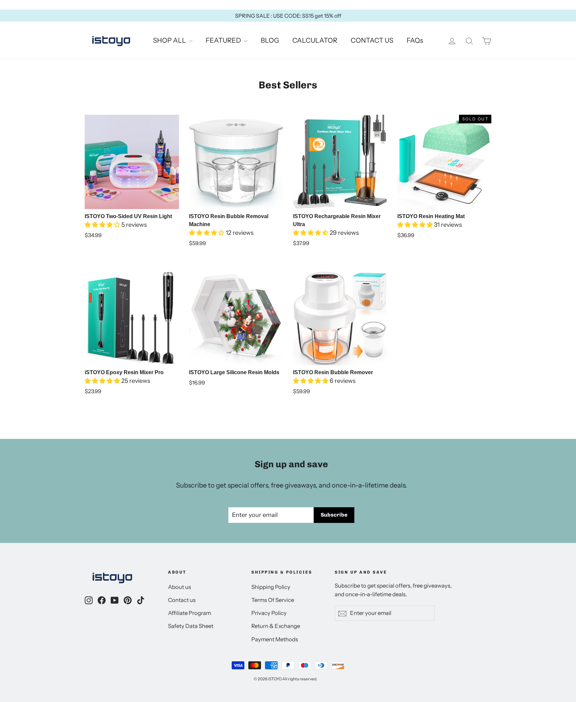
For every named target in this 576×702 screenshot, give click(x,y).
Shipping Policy (270, 587)
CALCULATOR (314, 40)
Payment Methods (274, 639)
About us (179, 587)
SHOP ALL (170, 40)
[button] (103, 224)
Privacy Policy (269, 613)
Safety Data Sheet (190, 626)
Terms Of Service (272, 600)
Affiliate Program (189, 613)
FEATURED (224, 40)
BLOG (270, 40)
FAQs (415, 40)
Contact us (182, 600)
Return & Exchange (275, 626)
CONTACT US (372, 40)
